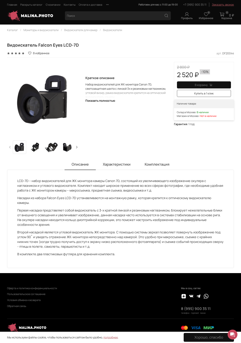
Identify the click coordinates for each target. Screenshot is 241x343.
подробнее (110, 337)
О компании (53, 5)
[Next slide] (74, 98)
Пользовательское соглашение (26, 294)
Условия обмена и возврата (24, 300)
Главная (12, 5)
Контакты (70, 5)
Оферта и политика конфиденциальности (32, 288)
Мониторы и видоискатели (41, 30)
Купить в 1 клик (204, 93)
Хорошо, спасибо (208, 337)
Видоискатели (112, 30)
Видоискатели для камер (80, 30)
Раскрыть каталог (31, 5)
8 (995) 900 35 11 (196, 308)
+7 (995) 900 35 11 (194, 5)
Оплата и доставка (90, 5)
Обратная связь (16, 306)
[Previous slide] (12, 98)
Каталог (12, 30)
